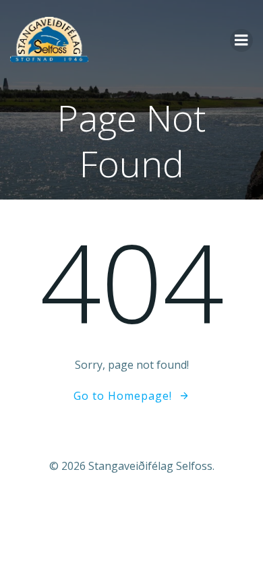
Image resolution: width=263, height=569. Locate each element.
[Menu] (241, 40)
